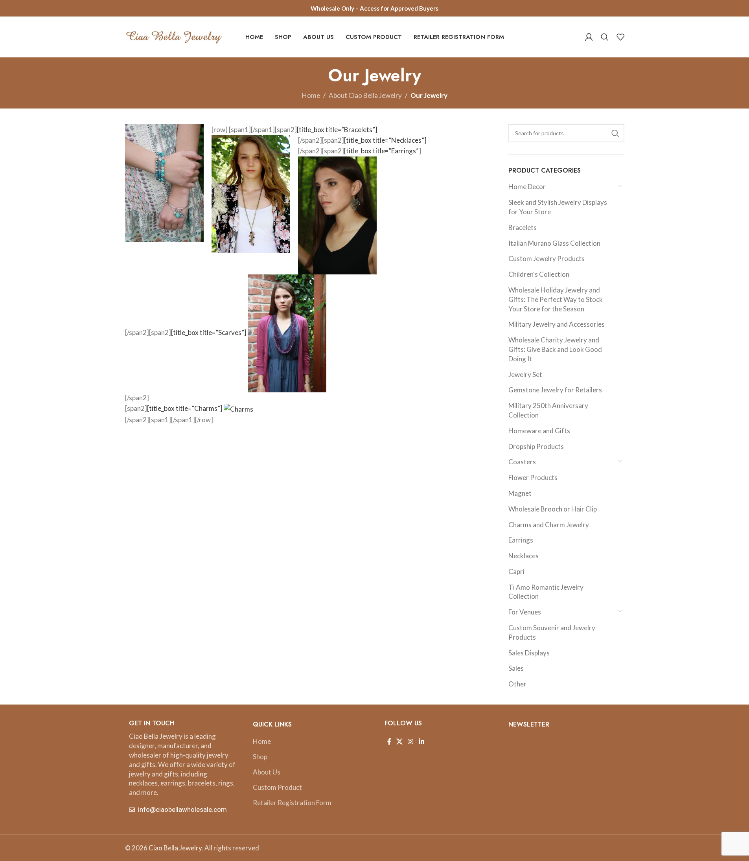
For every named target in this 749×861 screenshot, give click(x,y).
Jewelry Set (525, 374)
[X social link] (399, 741)
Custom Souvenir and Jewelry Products (551, 632)
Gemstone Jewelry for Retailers (555, 390)
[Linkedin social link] (421, 741)
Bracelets (522, 227)
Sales (516, 668)
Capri (516, 571)
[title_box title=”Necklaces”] (385, 140)
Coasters (522, 462)
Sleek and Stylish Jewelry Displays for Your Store (557, 207)
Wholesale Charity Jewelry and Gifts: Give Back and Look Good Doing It (555, 349)
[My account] (589, 37)
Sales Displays (529, 653)
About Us (266, 772)
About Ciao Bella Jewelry (365, 95)
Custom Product (277, 787)
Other (517, 684)
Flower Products (533, 477)
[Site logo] (174, 36)
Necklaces (523, 556)
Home (311, 95)
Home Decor (527, 186)
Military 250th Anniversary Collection (548, 410)
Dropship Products (536, 446)
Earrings (520, 540)
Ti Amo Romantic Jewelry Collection (545, 592)
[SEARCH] (615, 133)
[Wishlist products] (620, 37)
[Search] (605, 37)
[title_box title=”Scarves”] (209, 332)
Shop (260, 756)
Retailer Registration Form (292, 802)
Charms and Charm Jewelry (548, 525)
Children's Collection (538, 274)
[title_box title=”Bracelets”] (337, 129)
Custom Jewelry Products (546, 258)
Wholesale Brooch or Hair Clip (552, 509)
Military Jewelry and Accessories (556, 324)
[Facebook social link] (389, 741)
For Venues (524, 612)
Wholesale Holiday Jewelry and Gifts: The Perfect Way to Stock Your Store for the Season (555, 299)
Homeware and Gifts (539, 431)
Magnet (520, 493)
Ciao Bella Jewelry (175, 848)
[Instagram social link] (410, 741)
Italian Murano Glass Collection (554, 243)
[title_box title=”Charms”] (185, 408)
